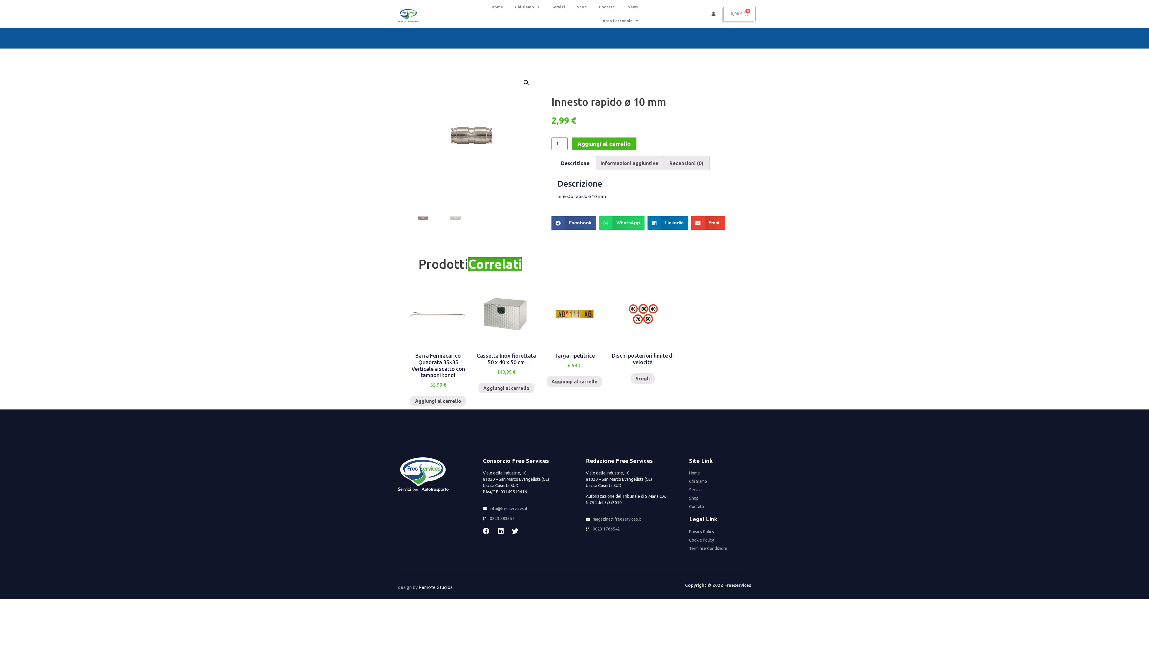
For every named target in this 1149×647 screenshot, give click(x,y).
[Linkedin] (500, 531)
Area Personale (618, 21)
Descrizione (575, 163)
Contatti (607, 7)
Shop (582, 7)
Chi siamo (524, 7)
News (632, 7)
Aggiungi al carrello (604, 143)
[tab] (575, 163)
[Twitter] (515, 531)
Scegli (643, 378)
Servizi (558, 7)
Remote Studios (436, 587)
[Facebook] (486, 531)
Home (497, 7)
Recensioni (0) (686, 163)
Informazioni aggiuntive (629, 163)
